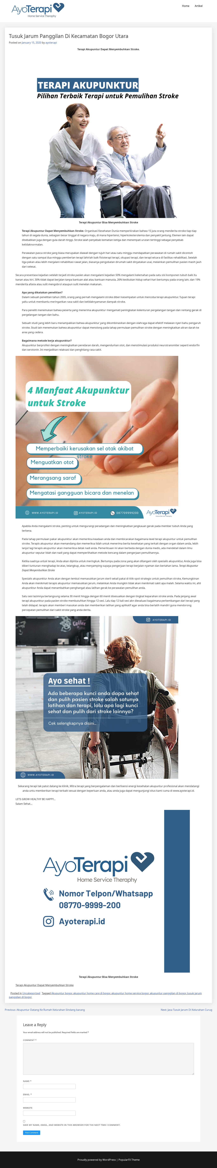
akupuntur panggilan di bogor (168, 993)
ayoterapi (51, 42)
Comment (30, 1040)
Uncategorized (31, 993)
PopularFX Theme (129, 1159)
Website (27, 1107)
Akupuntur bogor (61, 993)
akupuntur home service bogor (130, 993)
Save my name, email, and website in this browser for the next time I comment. (71, 1125)
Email (27, 1094)
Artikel (199, 6)
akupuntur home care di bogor (91, 993)
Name (27, 1081)
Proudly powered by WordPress (97, 1159)
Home (185, 6)
